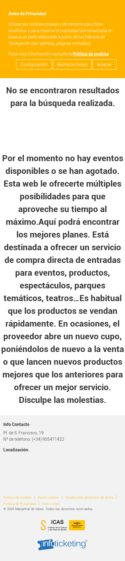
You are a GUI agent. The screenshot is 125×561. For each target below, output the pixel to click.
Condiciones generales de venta (89, 498)
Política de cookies (91, 53)
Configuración (34, 64)
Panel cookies (48, 498)
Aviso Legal (50, 504)
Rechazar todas (72, 64)
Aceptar (104, 64)
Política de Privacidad (19, 504)
